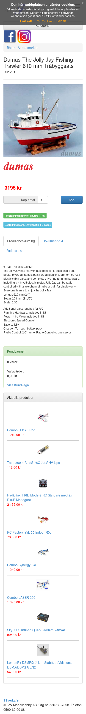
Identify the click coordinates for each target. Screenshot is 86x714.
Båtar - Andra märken (22, 47)
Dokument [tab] (53, 241)
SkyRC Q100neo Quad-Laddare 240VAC (36, 630)
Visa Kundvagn (18, 385)
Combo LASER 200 (21, 597)
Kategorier (43, 25)
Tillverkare (11, 700)
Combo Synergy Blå (21, 565)
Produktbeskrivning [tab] (21, 241)
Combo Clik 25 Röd (21, 430)
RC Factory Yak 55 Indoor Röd (29, 532)
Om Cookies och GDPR (51, 21)
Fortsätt (26, 21)
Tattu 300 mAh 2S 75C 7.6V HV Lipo (33, 462)
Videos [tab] (14, 250)
